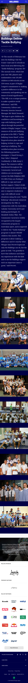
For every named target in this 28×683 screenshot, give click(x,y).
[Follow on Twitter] (23, 654)
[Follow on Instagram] (25, 654)
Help (9, 674)
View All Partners (14, 648)
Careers (5, 674)
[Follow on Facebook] (20, 654)
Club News (4, 34)
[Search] (26, 2)
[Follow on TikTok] (17, 654)
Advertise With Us (20, 674)
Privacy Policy (17, 671)
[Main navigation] (2, 2)
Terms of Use (10, 671)
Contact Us (13, 674)
